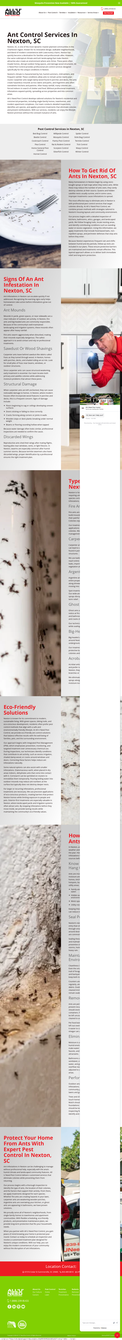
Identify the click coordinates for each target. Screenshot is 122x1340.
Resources (81, 13)
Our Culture (37, 1292)
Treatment (63, 1292)
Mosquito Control (61, 137)
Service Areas (92, 13)
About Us (42, 13)
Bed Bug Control (40, 133)
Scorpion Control (61, 148)
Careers (36, 1295)
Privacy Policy (71, 1336)
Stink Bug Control (82, 137)
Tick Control (82, 144)
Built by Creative (108, 1335)
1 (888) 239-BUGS (109, 9)
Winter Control (81, 151)
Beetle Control (40, 137)
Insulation (71, 13)
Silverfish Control (61, 151)
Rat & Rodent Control (61, 144)
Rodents (75, 1289)
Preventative (64, 1295)
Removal (75, 1292)
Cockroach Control (40, 141)
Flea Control (40, 144)
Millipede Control (61, 133)
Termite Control (82, 141)
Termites (62, 13)
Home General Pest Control (40, 149)
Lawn (47, 1295)
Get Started (108, 13)
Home (47, 1292)
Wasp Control (82, 148)
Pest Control (52, 13)
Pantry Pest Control (61, 141)
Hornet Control (40, 154)
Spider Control (82, 133)
